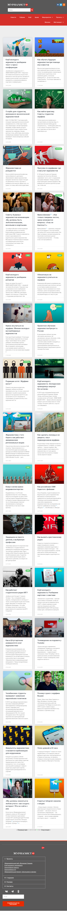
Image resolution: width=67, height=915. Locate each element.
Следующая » (45, 830)
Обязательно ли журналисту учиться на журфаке (47, 277)
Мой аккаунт (58, 22)
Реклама (9, 882)
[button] (24, 859)
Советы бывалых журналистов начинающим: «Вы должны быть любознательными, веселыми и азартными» (17, 220)
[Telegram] (61, 4)
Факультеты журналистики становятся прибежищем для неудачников (17, 750)
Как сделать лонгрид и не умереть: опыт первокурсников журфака (48, 437)
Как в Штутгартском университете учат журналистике (14, 643)
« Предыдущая (22, 830)
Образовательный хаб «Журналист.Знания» (18, 863)
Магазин (47, 22)
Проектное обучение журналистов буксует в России (47, 328)
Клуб (29, 17)
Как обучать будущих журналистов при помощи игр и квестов (48, 62)
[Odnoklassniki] (64, 4)
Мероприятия (46, 17)
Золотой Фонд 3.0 (10, 870)
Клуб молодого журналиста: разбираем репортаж (16, 277)
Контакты (10, 886)
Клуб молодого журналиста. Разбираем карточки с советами (47, 592)
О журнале (10, 878)
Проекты (59, 17)
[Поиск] (32, 10)
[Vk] (58, 4)
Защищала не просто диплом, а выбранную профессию (15, 539)
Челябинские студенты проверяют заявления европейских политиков (16, 696)
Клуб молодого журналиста (13, 865)
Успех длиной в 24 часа (47, 748)
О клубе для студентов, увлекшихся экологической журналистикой (17, 114)
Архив (37, 17)
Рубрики (22, 17)
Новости (13, 17)
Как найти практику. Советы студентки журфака (46, 114)
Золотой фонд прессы (11, 867)
